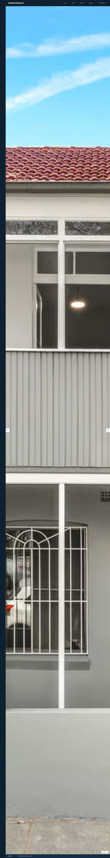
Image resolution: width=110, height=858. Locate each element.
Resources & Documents (25, 856)
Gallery (10, 856)
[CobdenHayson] (16, 3)
